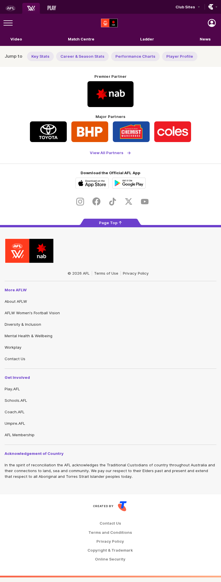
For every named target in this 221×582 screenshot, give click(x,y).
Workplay (13, 347)
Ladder (147, 39)
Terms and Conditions (110, 532)
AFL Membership (20, 434)
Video (16, 39)
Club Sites (185, 7)
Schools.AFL (16, 400)
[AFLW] (31, 8)
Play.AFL (12, 389)
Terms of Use (106, 273)
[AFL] (10, 8)
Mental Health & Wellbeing (28, 335)
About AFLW (16, 301)
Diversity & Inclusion (23, 324)
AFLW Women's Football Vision (32, 313)
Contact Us (15, 358)
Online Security (110, 559)
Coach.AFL (14, 412)
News (205, 39)
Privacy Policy (136, 273)
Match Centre (81, 39)
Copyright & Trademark (110, 550)
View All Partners (106, 153)
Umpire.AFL (15, 423)
